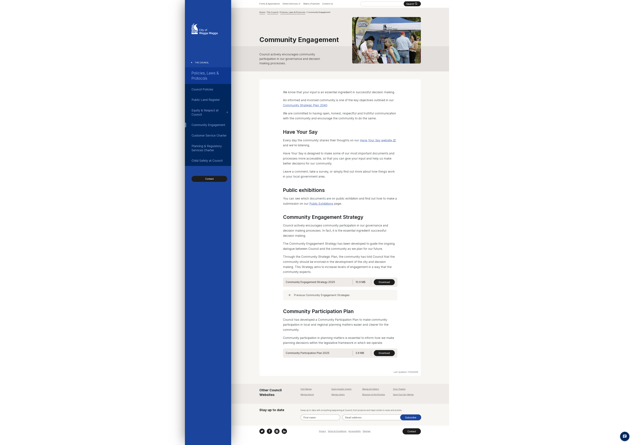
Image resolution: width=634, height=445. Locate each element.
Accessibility (354, 431)
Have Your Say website (376, 140)
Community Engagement (208, 125)
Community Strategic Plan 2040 (305, 105)
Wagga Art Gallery (370, 389)
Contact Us (327, 3)
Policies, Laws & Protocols (205, 75)
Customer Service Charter (209, 135)
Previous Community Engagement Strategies (322, 295)
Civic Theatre (399, 389)
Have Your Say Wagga (403, 394)
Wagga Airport (307, 394)
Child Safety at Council (207, 160)
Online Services (290, 3)
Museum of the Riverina (373, 394)
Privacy (322, 431)
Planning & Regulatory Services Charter (207, 148)
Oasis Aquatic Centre (341, 389)
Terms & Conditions (337, 431)
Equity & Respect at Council (205, 112)
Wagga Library (338, 394)
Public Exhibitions (321, 203)
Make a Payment (311, 3)
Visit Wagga (306, 389)
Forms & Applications (269, 3)
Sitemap (366, 431)
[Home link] (205, 29)
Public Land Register (206, 99)
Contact (209, 178)
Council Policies (202, 89)
